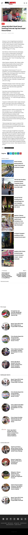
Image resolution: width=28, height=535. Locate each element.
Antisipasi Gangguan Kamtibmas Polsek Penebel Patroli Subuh (19, 235)
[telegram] (13, 153)
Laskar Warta (17, 524)
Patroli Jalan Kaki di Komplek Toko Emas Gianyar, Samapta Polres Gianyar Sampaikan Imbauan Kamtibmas (16, 364)
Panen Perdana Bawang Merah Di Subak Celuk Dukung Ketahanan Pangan (19, 164)
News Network (10, 524)
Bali (3, 23)
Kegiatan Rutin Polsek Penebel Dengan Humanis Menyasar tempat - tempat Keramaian (19, 255)
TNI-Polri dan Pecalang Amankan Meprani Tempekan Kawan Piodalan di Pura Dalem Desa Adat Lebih (20, 183)
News (12, 147)
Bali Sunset (10, 523)
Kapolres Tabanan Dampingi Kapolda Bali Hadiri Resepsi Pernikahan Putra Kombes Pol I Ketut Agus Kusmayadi (19, 220)
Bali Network (23, 523)
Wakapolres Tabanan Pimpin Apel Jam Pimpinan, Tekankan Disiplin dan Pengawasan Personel (16, 475)
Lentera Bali (4, 523)
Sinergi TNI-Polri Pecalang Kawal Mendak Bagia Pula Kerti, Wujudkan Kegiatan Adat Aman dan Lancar (19, 202)
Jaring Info (16, 523)
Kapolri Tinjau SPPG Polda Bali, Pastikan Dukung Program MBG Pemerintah (17, 325)
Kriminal (9, 147)
